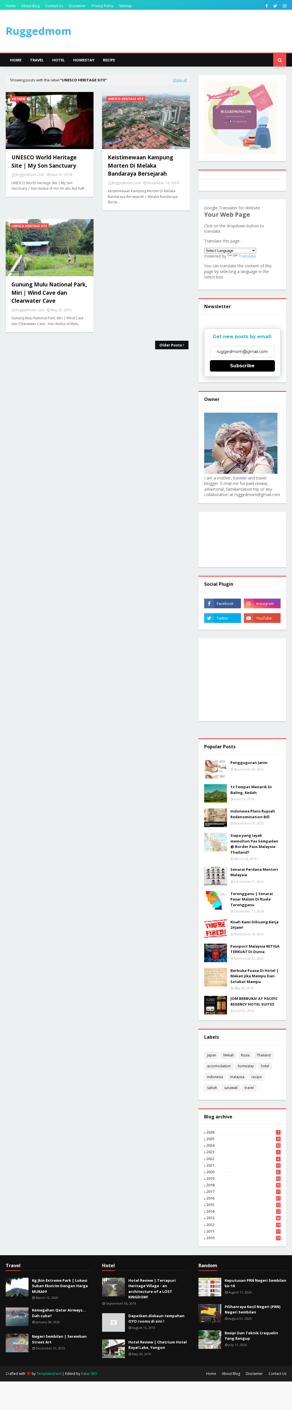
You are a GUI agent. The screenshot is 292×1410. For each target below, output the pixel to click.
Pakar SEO (89, 1373)
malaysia (237, 1076)
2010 (243, 1238)
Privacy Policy (102, 5)
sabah (212, 1087)
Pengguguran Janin (248, 762)
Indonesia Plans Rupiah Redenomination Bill (252, 814)
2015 (243, 1205)
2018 (243, 1185)
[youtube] (262, 618)
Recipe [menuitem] (109, 60)
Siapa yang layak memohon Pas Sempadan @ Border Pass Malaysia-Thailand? (254, 844)
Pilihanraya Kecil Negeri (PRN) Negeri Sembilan (252, 1309)
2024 (243, 1145)
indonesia (215, 1076)
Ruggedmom (38, 31)
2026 (242, 1132)
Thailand (264, 1055)
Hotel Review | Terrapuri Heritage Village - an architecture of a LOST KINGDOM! (152, 1289)
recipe (257, 1076)
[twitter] (275, 6)
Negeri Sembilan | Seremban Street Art (59, 1339)
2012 (243, 1225)
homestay (246, 1066)
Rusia (245, 1055)
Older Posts (170, 345)
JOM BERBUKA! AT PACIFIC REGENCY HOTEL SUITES (254, 1001)
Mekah (228, 1055)
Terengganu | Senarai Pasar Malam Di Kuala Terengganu (251, 899)
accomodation (219, 1066)
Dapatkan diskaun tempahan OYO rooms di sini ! (156, 1318)
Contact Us (54, 5)
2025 (243, 1139)
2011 (243, 1231)
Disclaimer (77, 5)
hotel (265, 1066)
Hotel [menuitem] (58, 60)
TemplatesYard (48, 1373)
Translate (247, 256)
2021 (243, 1165)
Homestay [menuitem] (83, 60)
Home (11, 5)
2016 (243, 1198)
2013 (243, 1218)
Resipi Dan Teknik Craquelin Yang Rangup (251, 1335)
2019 (243, 1178)
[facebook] (266, 6)
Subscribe (242, 365)
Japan (211, 1055)
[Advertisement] (242, 679)
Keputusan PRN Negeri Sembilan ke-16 (255, 1283)
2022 (242, 1159)
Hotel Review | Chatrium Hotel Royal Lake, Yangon (157, 1344)
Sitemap (125, 5)
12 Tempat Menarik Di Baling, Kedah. (251, 789)
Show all (180, 80)
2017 (243, 1192)
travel (249, 1087)
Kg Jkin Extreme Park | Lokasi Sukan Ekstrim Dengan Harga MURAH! (60, 1286)
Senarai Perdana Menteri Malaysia (254, 872)
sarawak (231, 1087)
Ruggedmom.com (29, 174)
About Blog (30, 5)
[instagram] (283, 6)
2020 (242, 1172)
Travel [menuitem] (37, 60)
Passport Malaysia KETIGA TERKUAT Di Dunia (254, 949)
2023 (242, 1152)
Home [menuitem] (15, 60)
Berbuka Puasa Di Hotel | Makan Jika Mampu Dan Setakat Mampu (254, 976)
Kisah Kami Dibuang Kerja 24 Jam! (254, 924)
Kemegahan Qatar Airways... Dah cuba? (59, 1312)
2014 (243, 1211)
